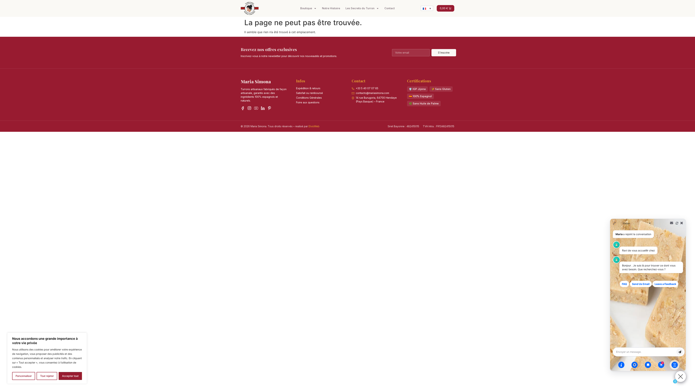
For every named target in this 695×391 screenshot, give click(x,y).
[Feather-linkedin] (263, 108)
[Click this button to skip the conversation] (674, 365)
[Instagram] (249, 108)
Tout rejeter (47, 375)
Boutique (306, 8)
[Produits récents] (648, 365)
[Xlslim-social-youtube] (256, 108)
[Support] (634, 365)
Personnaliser (24, 375)
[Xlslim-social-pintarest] (269, 108)
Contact (389, 8)
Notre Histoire (331, 8)
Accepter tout (70, 375)
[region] (47, 358)
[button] (417, 89)
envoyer (679, 351)
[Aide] (621, 365)
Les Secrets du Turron (360, 8)
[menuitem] (427, 8)
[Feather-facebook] (243, 108)
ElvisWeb (314, 126)
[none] (427, 8)
